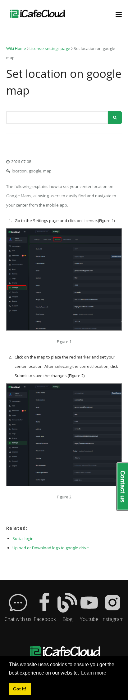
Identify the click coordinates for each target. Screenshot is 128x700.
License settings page (50, 48)
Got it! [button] (19, 688)
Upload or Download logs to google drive (50, 548)
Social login (23, 538)
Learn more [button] (93, 672)
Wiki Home (16, 48)
